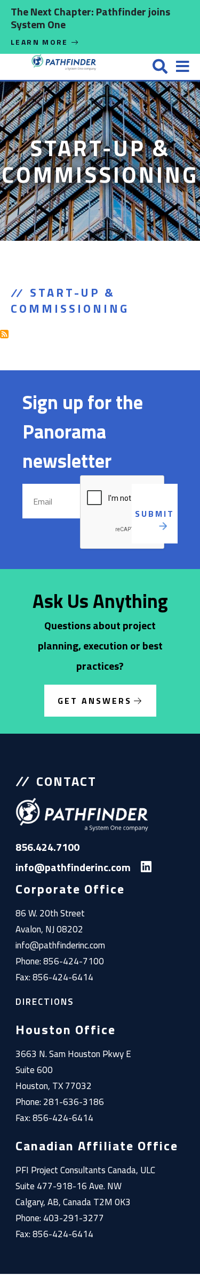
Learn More (41, 41)
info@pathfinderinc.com (60, 945)
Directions (44, 1002)
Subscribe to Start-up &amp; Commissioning (4, 334)
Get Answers (95, 700)
